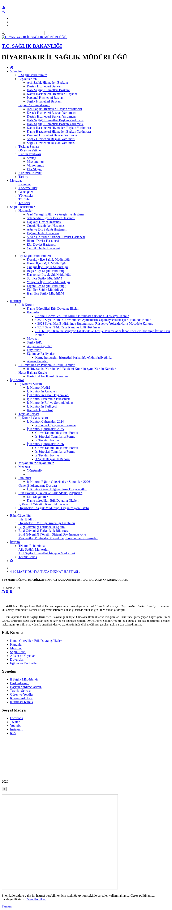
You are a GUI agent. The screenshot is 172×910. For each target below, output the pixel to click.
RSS (13, 733)
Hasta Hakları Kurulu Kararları (47, 376)
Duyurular (33, 350)
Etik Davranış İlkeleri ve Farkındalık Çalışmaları (50, 493)
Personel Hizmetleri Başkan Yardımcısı (52, 135)
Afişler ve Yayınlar (39, 346)
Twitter (15, 722)
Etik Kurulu (26, 304)
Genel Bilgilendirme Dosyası (37, 485)
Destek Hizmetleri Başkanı (44, 86)
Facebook (16, 718)
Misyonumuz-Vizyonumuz (36, 463)
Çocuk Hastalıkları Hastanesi (46, 225)
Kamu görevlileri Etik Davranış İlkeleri (52, 500)
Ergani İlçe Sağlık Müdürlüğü (46, 286)
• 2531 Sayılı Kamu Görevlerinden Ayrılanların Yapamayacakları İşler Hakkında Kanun (93, 320)
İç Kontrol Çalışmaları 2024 (45, 421)
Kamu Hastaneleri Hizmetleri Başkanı (52, 94)
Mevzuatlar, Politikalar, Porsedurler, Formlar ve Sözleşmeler (58, 538)
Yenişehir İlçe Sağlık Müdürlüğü (48, 282)
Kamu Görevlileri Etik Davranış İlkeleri (53, 308)
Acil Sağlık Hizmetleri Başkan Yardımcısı (54, 109)
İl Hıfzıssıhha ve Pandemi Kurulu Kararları (46, 365)
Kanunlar (24, 184)
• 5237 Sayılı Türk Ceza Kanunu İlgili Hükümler (67, 327)
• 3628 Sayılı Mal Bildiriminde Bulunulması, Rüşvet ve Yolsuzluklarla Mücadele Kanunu (94, 323)
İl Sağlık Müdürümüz (32, 75)
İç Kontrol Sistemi (30, 384)
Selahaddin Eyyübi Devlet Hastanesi (51, 218)
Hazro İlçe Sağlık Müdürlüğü (46, 263)
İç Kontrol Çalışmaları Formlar (55, 425)
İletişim (15, 542)
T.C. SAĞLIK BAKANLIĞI (32, 46)
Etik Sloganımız (37, 497)
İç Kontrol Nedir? (38, 387)
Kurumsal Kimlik (30, 173)
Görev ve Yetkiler (30, 150)
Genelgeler (25, 192)
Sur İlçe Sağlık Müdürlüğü (44, 278)
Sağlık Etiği (34, 342)
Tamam (7, 906)
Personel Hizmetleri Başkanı (45, 97)
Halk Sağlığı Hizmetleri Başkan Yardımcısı (55, 120)
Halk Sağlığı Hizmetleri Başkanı (48, 90)
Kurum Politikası (29, 154)
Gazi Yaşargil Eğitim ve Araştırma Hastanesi (56, 214)
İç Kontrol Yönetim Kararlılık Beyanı (43, 504)
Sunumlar (24, 478)
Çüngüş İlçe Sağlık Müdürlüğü (47, 267)
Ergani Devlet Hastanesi (43, 233)
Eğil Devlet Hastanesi (41, 244)
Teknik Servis (27, 557)
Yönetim (16, 71)
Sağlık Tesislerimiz (22, 207)
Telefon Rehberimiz (31, 545)
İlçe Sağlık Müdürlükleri (34, 256)
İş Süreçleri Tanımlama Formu (55, 436)
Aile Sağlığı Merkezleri (33, 549)
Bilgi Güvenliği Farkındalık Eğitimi (41, 527)
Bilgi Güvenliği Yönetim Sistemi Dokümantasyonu (52, 534)
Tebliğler (24, 203)
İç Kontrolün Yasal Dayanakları (48, 395)
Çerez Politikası (36, 899)
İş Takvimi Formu (47, 440)
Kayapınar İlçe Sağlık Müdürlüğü (49, 274)
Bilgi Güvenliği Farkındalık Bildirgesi (43, 530)
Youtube (15, 725)
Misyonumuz (35, 161)
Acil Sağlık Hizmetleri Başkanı (47, 82)
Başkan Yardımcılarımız (34, 105)
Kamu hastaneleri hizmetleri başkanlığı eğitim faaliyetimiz (73, 357)
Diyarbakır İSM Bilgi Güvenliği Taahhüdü (46, 523)
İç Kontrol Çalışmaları (33, 417)
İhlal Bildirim (27, 519)
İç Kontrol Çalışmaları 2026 (45, 444)
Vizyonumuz (35, 165)
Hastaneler (25, 210)
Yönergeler (25, 195)
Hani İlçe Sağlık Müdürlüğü (45, 293)
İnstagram (16, 729)
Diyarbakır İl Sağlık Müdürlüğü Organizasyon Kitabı (53, 508)
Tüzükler (24, 199)
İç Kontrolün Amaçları (42, 391)
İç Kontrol (17, 380)
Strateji (31, 158)
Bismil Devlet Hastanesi (43, 240)
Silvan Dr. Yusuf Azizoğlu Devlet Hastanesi (56, 237)
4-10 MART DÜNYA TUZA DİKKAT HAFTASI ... (45, 571)
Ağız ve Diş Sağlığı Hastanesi (46, 229)
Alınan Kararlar (37, 361)
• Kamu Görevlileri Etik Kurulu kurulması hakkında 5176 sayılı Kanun (82, 316)
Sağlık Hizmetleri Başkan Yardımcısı (51, 139)
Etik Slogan (34, 169)
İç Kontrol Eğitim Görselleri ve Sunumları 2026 (58, 481)
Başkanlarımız (27, 79)
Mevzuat (16, 180)
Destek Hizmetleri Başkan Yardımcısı (51, 112)
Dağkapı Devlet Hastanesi (44, 222)
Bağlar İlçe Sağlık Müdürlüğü (46, 271)
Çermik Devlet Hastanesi (43, 248)
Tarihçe (23, 176)
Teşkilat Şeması (28, 146)
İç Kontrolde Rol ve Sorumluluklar (50, 402)
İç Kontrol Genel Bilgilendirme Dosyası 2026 (57, 489)
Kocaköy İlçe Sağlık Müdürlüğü (48, 259)
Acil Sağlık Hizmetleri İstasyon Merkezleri (46, 553)
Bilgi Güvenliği (20, 515)
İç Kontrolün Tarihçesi (42, 406)
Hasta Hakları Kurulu (32, 372)
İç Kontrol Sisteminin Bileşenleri (48, 399)
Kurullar (15, 301)
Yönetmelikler (27, 188)
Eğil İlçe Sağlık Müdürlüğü (45, 289)
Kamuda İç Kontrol (40, 410)
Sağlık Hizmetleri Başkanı (44, 101)
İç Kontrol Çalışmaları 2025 (45, 429)
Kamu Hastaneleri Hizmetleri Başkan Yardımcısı (59, 131)
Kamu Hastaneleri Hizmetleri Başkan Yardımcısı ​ (59, 127)
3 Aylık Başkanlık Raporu (52, 459)
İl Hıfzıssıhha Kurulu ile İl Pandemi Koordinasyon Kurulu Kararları (71, 368)
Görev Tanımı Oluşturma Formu (56, 432)
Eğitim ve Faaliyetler (40, 353)
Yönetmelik (34, 470)
